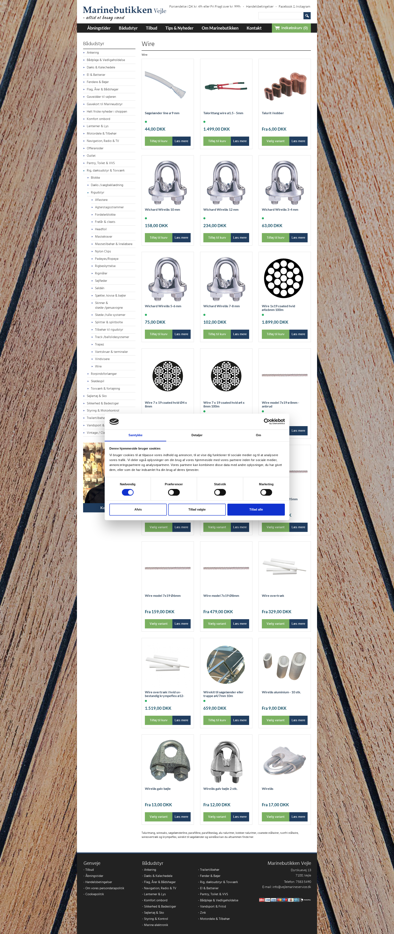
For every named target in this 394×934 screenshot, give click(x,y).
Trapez (99, 344)
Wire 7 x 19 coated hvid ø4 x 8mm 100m (224, 404)
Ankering (93, 52)
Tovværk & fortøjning (105, 388)
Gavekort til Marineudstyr (105, 104)
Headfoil (101, 229)
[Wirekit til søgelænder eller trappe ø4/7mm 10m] (226, 665)
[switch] (174, 492)
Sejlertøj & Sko (97, 396)
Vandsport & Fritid (212, 906)
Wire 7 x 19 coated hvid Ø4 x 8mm (166, 404)
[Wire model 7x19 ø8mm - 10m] (226, 569)
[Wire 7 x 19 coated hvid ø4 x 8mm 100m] (226, 376)
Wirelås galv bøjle (158, 788)
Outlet (91, 155)
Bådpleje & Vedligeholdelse (106, 60)
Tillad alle (256, 509)
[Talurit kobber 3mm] (285, 86)
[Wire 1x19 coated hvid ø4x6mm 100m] (285, 279)
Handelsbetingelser (261, 6)
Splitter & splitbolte (109, 322)
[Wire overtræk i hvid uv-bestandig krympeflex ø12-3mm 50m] (168, 665)
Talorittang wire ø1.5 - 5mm (223, 113)
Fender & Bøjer (209, 876)
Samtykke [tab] (135, 435)
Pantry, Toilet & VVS (101, 163)
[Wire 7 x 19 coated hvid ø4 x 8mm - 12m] (168, 376)
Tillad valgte (197, 509)
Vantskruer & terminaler (111, 351)
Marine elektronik (155, 925)
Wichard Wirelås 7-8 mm (221, 306)
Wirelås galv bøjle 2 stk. (220, 788)
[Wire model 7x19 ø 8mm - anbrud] (285, 376)
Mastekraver (103, 236)
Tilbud (151, 27)
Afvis (138, 509)
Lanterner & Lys (98, 126)
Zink (202, 912)
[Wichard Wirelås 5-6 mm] (168, 279)
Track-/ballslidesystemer (112, 337)
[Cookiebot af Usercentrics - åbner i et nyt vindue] (267, 422)
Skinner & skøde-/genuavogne (109, 305)
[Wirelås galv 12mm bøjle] (168, 762)
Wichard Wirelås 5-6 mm (163, 306)
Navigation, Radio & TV (103, 141)
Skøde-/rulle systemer (110, 314)
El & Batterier (96, 74)
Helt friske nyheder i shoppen (107, 111)
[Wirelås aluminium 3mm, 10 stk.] (285, 665)
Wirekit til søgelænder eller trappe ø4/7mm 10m (223, 694)
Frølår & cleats (105, 221)
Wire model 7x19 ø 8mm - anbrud (280, 404)
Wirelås (267, 788)
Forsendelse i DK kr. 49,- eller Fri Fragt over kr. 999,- (206, 6)
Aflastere (101, 199)
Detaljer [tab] (197, 435)
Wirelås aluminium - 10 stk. (281, 692)
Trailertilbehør (208, 869)
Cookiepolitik (93, 894)
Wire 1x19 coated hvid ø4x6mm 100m (278, 308)
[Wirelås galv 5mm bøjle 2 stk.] (226, 762)
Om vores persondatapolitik (103, 888)
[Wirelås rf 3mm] (285, 762)
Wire (98, 366)
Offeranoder (95, 148)
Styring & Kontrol (155, 918)
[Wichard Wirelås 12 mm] (226, 183)
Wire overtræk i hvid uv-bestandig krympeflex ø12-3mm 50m (164, 695)
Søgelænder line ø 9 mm (162, 113)
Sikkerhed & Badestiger (103, 403)
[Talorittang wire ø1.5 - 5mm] (226, 86)
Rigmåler (101, 273)
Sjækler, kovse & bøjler (110, 295)
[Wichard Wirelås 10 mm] (168, 183)
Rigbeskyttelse (105, 266)
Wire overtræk (273, 595)
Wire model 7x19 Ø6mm (163, 595)
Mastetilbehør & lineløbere (113, 244)
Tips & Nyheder (179, 27)
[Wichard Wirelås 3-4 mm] (285, 183)
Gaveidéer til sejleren (101, 96)
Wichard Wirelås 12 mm (220, 209)
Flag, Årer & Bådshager (102, 89)
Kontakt (254, 27)
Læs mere (181, 141)
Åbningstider (99, 27)
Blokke (95, 177)
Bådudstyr (128, 27)
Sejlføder (101, 280)
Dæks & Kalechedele (101, 67)
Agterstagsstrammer (109, 207)
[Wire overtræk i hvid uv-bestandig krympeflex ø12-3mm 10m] (285, 569)
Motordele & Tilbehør (102, 133)
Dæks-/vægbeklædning (107, 185)
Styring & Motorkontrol (103, 410)
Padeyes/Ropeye (106, 258)
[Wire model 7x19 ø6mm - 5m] (168, 569)
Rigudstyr (97, 192)
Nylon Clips (103, 251)
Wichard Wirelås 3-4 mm (280, 209)
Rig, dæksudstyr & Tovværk (106, 170)
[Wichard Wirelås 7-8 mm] (226, 279)
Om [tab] (258, 435)
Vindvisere (102, 359)
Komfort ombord (98, 119)
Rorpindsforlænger (104, 373)
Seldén (99, 288)
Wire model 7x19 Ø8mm (221, 595)
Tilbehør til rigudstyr (109, 329)
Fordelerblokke (105, 214)
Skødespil (97, 381)
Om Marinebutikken (220, 27)
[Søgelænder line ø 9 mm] (168, 86)
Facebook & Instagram (294, 6)
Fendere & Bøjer (98, 82)
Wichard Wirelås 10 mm (162, 209)
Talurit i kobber (273, 113)
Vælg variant (276, 141)
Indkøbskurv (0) (294, 28)
